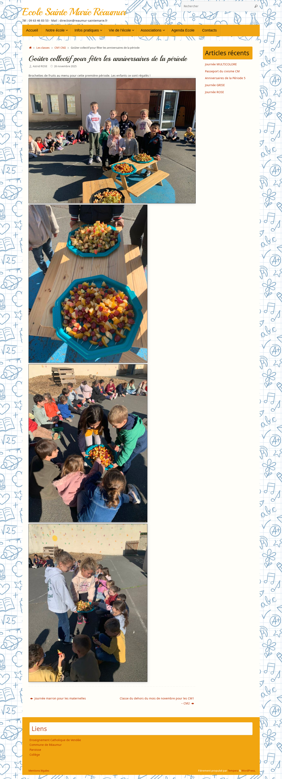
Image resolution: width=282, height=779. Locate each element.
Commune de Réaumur (46, 745)
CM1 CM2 (60, 47)
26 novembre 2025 (65, 66)
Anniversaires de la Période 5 (225, 78)
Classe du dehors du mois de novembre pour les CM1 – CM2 (157, 700)
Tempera (233, 770)
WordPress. (249, 770)
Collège (35, 755)
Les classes (43, 47)
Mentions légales (38, 770)
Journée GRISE (215, 85)
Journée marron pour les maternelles (60, 698)
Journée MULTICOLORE (221, 64)
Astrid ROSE (40, 66)
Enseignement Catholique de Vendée (55, 740)
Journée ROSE (214, 92)
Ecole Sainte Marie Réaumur (73, 12)
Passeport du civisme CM (222, 71)
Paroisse (35, 750)
